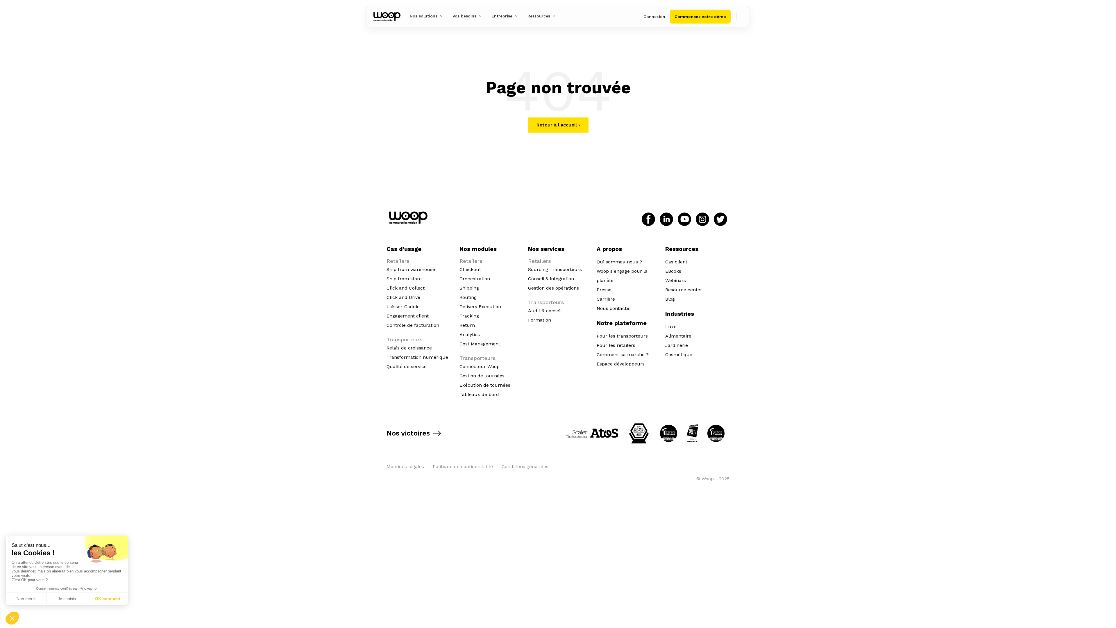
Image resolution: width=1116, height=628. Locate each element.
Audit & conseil (545, 310)
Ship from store (404, 278)
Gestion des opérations (553, 288)
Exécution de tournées (484, 385)
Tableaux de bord (479, 394)
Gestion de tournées (482, 376)
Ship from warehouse (411, 269)
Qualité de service (407, 366)
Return (467, 325)
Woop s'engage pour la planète (622, 275)
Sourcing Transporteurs (555, 269)
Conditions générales (525, 466)
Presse (604, 289)
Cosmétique (678, 354)
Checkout (470, 269)
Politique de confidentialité (463, 466)
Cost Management (479, 344)
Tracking (469, 316)
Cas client (676, 262)
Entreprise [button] (501, 16)
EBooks (673, 271)
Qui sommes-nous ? (619, 262)
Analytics (469, 334)
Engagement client (408, 316)
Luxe (671, 326)
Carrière (606, 299)
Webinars (675, 280)
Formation (539, 320)
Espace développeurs (621, 364)
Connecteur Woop (479, 366)
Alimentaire (678, 336)
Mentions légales (405, 466)
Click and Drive (403, 297)
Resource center (683, 289)
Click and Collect (406, 288)
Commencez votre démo (700, 16)
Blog (670, 299)
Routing (468, 297)
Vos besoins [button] (464, 16)
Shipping (469, 288)
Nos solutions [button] (423, 16)
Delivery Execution (480, 306)
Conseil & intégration (551, 278)
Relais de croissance (409, 348)
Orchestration (474, 278)
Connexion (654, 16)
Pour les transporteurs (622, 336)
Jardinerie (676, 345)
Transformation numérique (417, 357)
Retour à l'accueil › (558, 125)
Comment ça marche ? (623, 354)
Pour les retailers (616, 345)
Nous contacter (614, 308)
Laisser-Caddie (403, 306)
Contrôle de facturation (413, 325)
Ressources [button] (538, 16)
